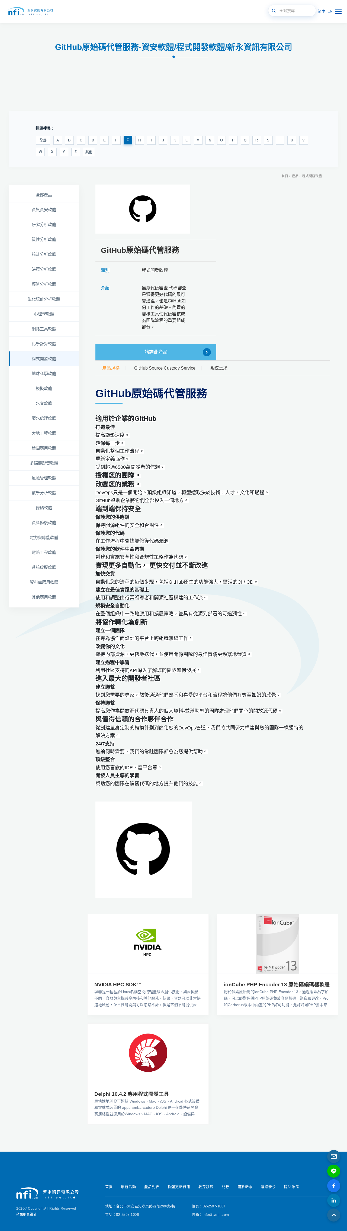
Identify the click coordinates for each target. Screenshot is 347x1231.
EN (329, 11)
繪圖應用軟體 (44, 448)
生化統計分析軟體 (44, 299)
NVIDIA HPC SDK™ (118, 984)
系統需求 (218, 368)
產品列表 (151, 1187)
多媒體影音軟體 (44, 463)
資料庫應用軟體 (44, 582)
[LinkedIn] (333, 1200)
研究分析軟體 (44, 224)
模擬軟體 (44, 388)
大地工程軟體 (44, 433)
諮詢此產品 (156, 352)
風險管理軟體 (44, 478)
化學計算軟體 (44, 343)
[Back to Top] (333, 1215)
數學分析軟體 (44, 492)
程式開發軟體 (312, 176)
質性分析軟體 (44, 239)
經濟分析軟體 (44, 284)
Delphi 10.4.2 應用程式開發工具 (131, 1094)
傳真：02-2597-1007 (209, 1206)
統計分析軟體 (44, 254)
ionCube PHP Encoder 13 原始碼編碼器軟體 (277, 984)
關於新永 (245, 1187)
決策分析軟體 (44, 269)
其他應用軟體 (44, 597)
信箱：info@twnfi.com (210, 1215)
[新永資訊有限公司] (29, 11)
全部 (43, 140)
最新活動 (128, 1187)
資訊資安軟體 (44, 209)
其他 (88, 152)
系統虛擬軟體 (44, 567)
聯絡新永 (268, 1187)
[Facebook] (333, 1185)
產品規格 (111, 368)
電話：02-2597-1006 (122, 1215)
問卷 (225, 1187)
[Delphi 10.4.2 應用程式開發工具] (148, 1053)
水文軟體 (44, 403)
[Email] (333, 1156)
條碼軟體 (44, 507)
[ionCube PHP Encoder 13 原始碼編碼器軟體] (277, 944)
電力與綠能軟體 (44, 537)
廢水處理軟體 (44, 418)
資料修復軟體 (44, 522)
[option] (143, 209)
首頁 (285, 176)
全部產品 (44, 194)
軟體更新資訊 (179, 1187)
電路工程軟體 (44, 552)
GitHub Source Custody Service (164, 368)
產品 (295, 176)
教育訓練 (206, 1187)
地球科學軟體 (44, 373)
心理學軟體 (44, 314)
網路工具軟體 (44, 329)
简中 (321, 11)
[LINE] (333, 1171)
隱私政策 (291, 1187)
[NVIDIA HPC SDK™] (148, 944)
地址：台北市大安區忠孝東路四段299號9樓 (140, 1206)
